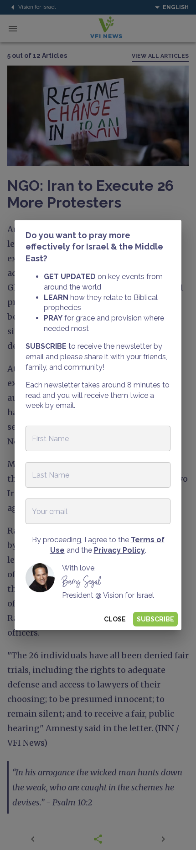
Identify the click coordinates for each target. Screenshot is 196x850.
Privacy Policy (119, 550)
